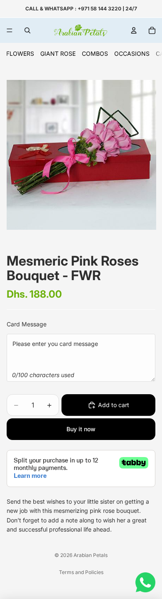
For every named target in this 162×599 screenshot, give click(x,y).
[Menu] (9, 30)
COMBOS (95, 53)
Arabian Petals (91, 555)
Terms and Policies (81, 572)
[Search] (27, 30)
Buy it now (81, 428)
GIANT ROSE (58, 53)
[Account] (134, 30)
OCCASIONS (132, 53)
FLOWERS (20, 53)
